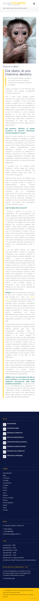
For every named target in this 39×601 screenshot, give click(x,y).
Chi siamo (6, 478)
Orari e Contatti (8, 497)
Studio (5, 505)
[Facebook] (29, 598)
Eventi (5, 488)
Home (7, 8)
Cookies (5, 485)
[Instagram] (32, 598)
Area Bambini (7, 473)
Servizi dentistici (8, 502)
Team (5, 507)
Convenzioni (7, 483)
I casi (4, 493)
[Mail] (34, 598)
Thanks (5, 510)
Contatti (5, 480)
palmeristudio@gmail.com (11, 534)
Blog (11, 8)
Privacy (5, 500)
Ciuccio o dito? (11, 66)
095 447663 (8, 529)
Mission (5, 495)
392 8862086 (9, 531)
